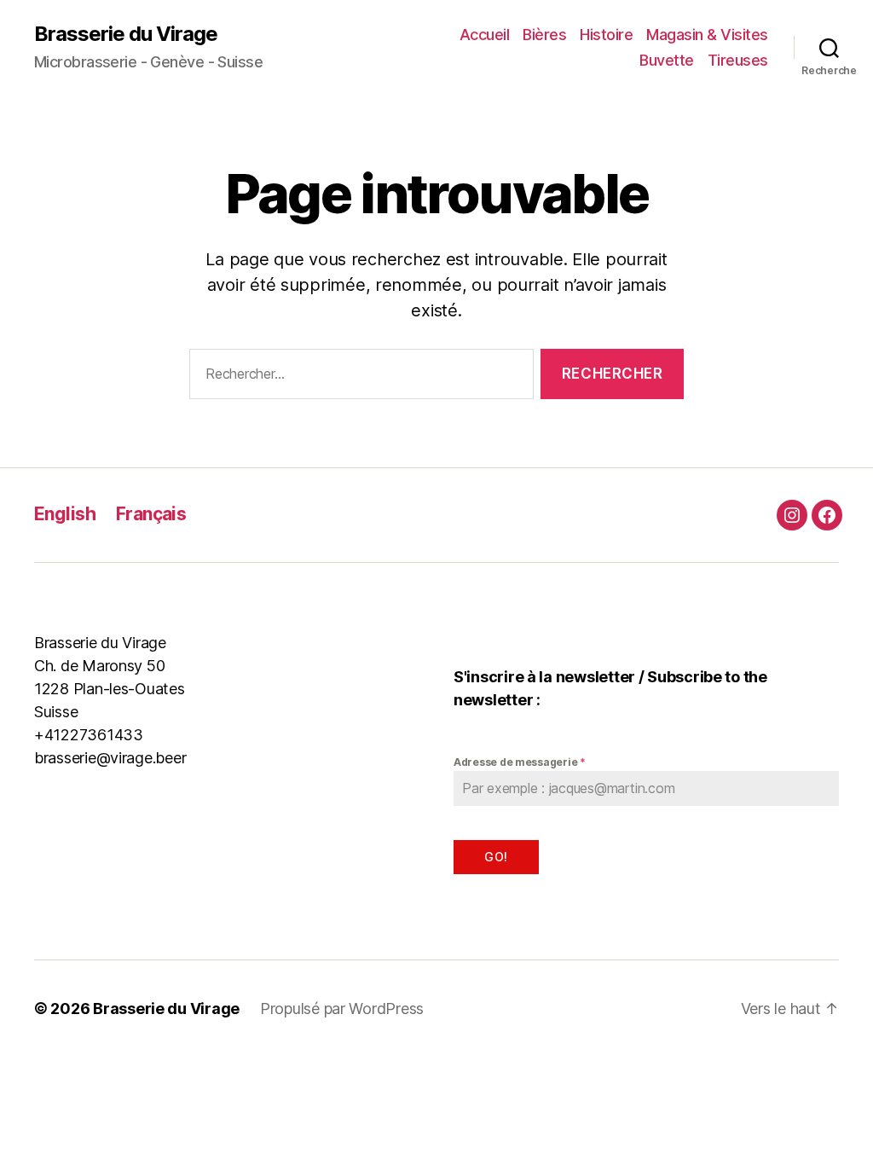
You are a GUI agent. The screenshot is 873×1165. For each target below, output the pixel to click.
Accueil (485, 34)
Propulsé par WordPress (342, 1008)
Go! (495, 856)
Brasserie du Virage (125, 34)
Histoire (606, 34)
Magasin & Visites (707, 34)
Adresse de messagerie (520, 762)
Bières (544, 34)
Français (151, 514)
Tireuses (738, 60)
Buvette (666, 60)
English (64, 514)
